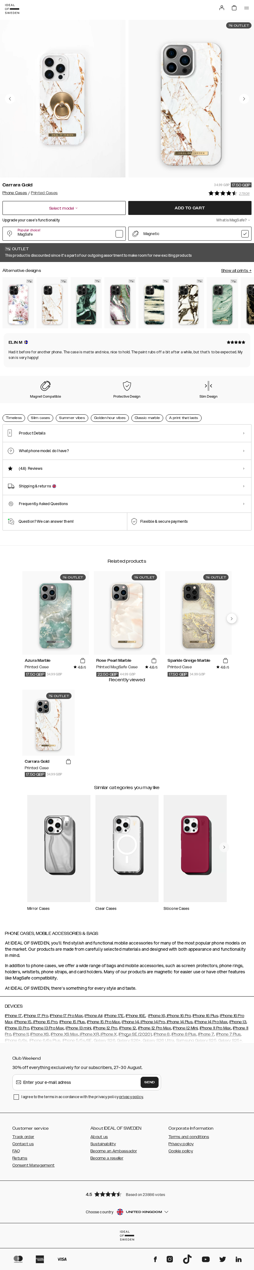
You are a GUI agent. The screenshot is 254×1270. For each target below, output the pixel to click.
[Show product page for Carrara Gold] (52, 302)
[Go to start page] (12, 9)
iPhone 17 (13, 1016)
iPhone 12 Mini (185, 1028)
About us (99, 1137)
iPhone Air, (94, 1016)
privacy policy (131, 1096)
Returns (19, 1158)
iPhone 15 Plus (72, 1022)
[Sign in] (222, 8)
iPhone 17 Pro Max (66, 1016)
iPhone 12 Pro (105, 1028)
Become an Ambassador (113, 1151)
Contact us (23, 1144)
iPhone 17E (114, 1016)
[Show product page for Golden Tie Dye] (154, 302)
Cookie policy (181, 1151)
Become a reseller (106, 1158)
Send (149, 1082)
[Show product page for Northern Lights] (120, 302)
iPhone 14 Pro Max (211, 1022)
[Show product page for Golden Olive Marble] (86, 302)
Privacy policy (181, 1144)
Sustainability (103, 1144)
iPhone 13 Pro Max (47, 1028)
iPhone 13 (237, 1022)
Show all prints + (236, 270)
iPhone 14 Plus (179, 1022)
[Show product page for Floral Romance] (18, 302)
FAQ (16, 1151)
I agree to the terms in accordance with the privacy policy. (82, 1096)
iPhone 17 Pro (36, 1016)
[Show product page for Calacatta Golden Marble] (188, 302)
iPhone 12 (127, 1028)
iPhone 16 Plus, (206, 1016)
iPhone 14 (130, 1022)
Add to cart (190, 208)
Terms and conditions (189, 1137)
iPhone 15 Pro (44, 1022)
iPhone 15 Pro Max (103, 1022)
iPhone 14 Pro (152, 1022)
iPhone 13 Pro (17, 1028)
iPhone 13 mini (78, 1028)
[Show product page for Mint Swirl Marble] (222, 302)
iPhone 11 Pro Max (215, 1028)
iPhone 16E (135, 1016)
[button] (127, 1194)
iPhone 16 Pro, (179, 1016)
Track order (23, 1137)
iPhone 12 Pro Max (154, 1028)
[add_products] (82, 660)
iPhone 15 (22, 1022)
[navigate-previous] (232, 618)
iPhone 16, (157, 1016)
